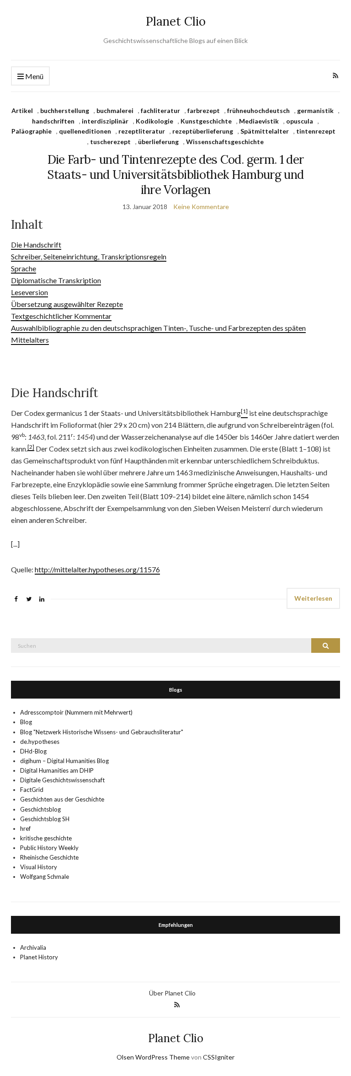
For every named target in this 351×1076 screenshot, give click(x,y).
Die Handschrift (36, 244)
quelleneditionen (85, 131)
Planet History (39, 957)
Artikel (22, 110)
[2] (30, 446)
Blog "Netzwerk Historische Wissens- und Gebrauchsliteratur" (101, 732)
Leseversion (29, 292)
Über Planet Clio (172, 993)
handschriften (53, 121)
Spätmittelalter (264, 131)
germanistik (315, 110)
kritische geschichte (46, 838)
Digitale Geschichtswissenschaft (62, 780)
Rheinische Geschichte (49, 857)
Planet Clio (176, 21)
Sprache (23, 268)
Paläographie (31, 131)
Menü (33, 76)
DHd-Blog (33, 751)
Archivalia (33, 947)
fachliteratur (160, 110)
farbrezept (203, 110)
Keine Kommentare (201, 206)
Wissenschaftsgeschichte (225, 141)
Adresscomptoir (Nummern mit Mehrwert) (76, 712)
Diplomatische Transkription (56, 280)
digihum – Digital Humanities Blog (64, 760)
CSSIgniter (218, 1057)
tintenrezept (315, 131)
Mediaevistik (259, 121)
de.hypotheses (39, 741)
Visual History (38, 867)
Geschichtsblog (40, 809)
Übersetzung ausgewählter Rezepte (67, 304)
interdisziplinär (105, 121)
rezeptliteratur (141, 131)
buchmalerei (114, 110)
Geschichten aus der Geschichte (62, 799)
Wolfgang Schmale (44, 876)
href (25, 828)
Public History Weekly (49, 847)
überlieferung (158, 141)
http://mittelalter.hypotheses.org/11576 (97, 569)
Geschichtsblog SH (44, 819)
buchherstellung (64, 110)
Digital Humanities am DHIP (57, 770)
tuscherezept (110, 141)
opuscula (299, 121)
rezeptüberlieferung (202, 131)
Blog (26, 722)
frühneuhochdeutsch (258, 110)
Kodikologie (154, 121)
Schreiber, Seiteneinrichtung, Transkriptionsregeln (88, 256)
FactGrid (31, 789)
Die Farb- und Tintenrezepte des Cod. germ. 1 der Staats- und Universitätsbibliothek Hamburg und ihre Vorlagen (175, 174)
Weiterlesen (313, 598)
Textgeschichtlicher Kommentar (61, 316)
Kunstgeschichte (206, 121)
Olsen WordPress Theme (153, 1057)
